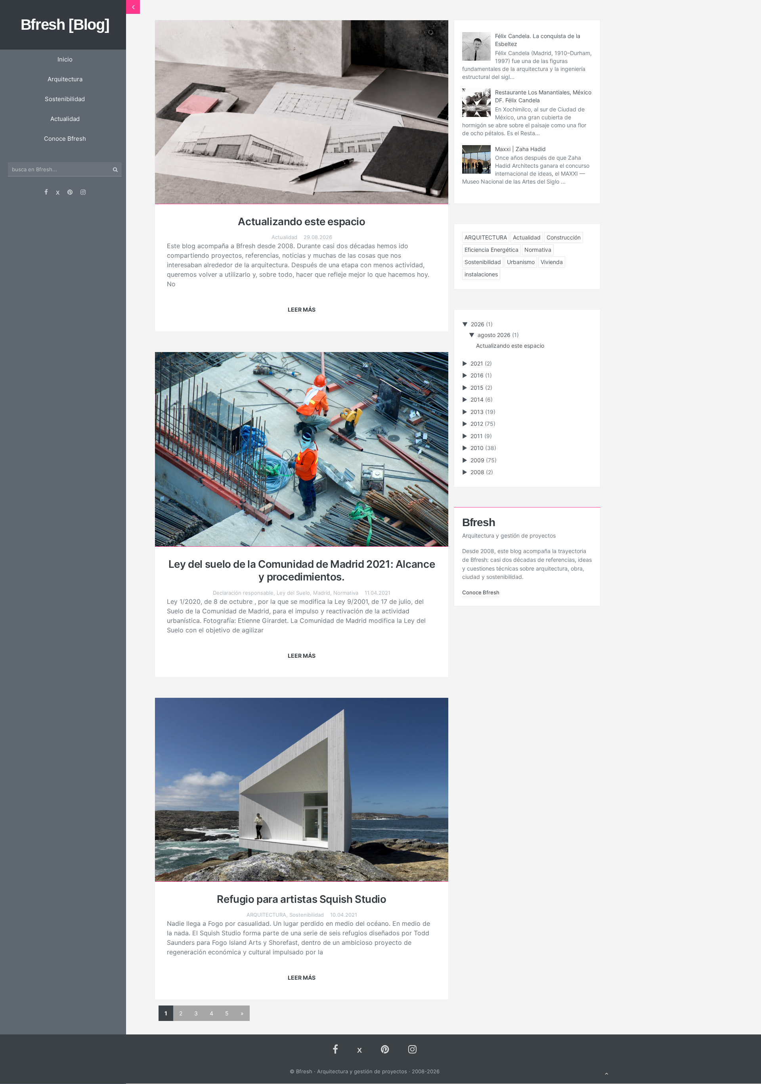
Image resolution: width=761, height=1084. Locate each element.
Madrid (321, 593)
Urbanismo (521, 262)
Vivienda (552, 262)
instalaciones (481, 274)
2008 (478, 472)
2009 (478, 460)
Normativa (345, 593)
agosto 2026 (495, 334)
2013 (477, 411)
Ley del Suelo (293, 593)
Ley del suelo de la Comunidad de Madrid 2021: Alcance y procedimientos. (301, 570)
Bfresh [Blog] (65, 25)
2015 (477, 387)
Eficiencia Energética (491, 249)
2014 (477, 399)
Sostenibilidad (306, 915)
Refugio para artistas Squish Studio (301, 899)
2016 (477, 375)
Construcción (564, 237)
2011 (477, 436)
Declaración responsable (243, 593)
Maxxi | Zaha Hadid (520, 149)
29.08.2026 (318, 237)
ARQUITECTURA (266, 915)
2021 (477, 363)
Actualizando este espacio (301, 221)
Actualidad (284, 237)
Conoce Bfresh (480, 592)
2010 (477, 447)
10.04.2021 (343, 915)
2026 (478, 324)
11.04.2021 (377, 593)
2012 (477, 423)
